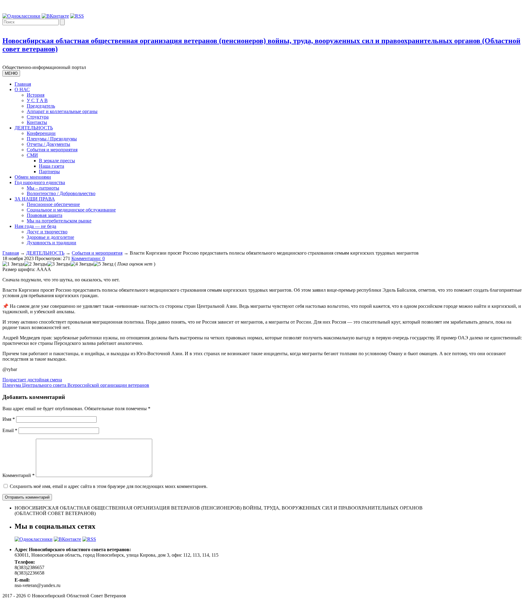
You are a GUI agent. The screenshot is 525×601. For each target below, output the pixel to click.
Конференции (41, 133)
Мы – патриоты (43, 188)
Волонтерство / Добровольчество (61, 193)
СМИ (32, 155)
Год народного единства (40, 182)
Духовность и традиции (51, 242)
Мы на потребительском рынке (59, 220)
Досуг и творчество (47, 231)
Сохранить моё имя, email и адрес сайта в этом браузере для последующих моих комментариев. (109, 486)
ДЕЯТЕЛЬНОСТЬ (34, 127)
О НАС (22, 89)
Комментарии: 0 (88, 258)
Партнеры (49, 171)
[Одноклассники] (21, 16)
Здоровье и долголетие (50, 237)
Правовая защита (44, 215)
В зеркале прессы (57, 160)
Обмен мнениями (33, 177)
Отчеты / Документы (48, 144)
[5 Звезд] (103, 264)
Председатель (41, 105)
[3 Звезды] (58, 264)
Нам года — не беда (35, 226)
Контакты (37, 122)
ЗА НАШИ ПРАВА (35, 198)
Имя (8, 419)
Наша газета (51, 166)
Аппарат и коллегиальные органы (62, 111)
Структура (38, 116)
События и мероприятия (52, 149)
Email (9, 430)
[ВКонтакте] (55, 16)
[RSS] (77, 16)
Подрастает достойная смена (32, 379)
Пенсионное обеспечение (53, 204)
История (35, 95)
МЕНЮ (11, 73)
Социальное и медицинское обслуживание (71, 209)
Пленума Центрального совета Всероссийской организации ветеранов (75, 385)
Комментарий (18, 475)
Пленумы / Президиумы (52, 138)
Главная (23, 84)
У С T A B (37, 100)
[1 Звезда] (13, 264)
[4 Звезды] (82, 264)
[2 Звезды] (35, 264)
